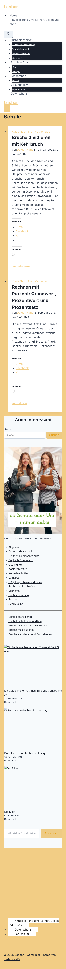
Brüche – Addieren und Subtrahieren (30, 634)
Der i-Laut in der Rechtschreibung (24, 753)
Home (13, 15)
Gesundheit (15, 564)
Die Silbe (9, 811)
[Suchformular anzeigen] (8, 34)
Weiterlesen (21, 266)
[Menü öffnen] (7, 108)
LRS (14, 67)
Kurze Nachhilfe (22, 131)
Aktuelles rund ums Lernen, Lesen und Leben (33, 22)
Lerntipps (16, 71)
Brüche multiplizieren (21, 629)
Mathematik (17, 58)
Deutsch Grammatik (21, 49)
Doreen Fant (25, 149)
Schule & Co (15, 604)
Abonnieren (51, 833)
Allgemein (14, 547)
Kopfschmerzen (19, 89)
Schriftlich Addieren (20, 616)
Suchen (8, 429)
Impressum (22, 934)
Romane (15, 80)
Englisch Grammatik (21, 53)
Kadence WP (12, 959)
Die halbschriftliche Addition (25, 621)
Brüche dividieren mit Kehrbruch (27, 625)
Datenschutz (19, 93)
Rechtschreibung (18, 595)
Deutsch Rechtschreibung (23, 44)
